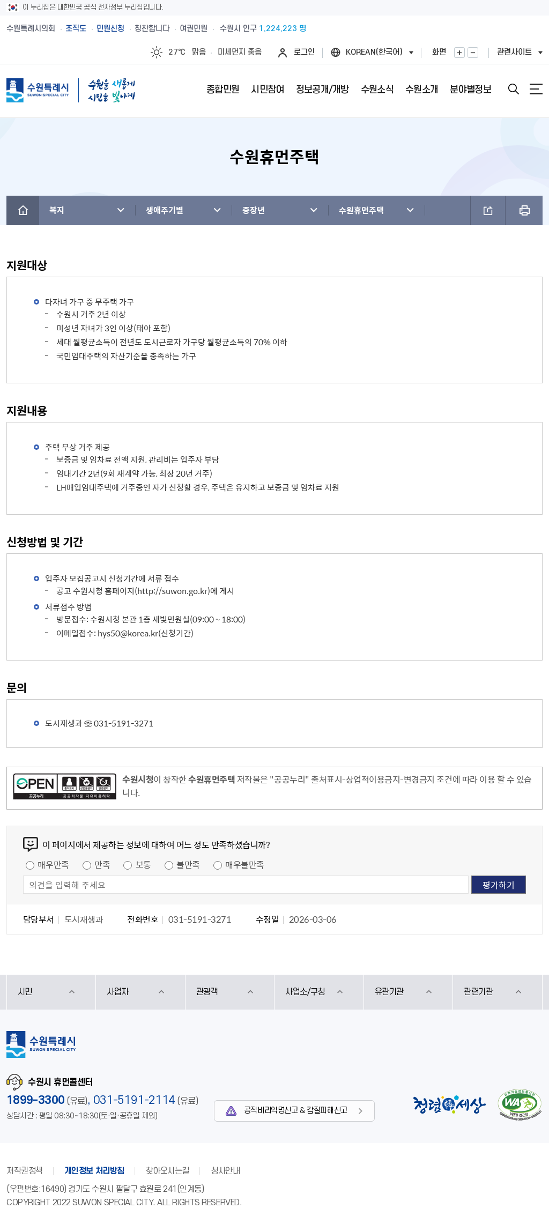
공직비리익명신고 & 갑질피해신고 (295, 1110)
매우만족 (53, 864)
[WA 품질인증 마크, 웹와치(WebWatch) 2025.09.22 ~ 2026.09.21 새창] (519, 1105)
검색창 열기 (513, 89)
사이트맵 (536, 89)
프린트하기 (524, 210)
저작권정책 (24, 1171)
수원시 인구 (263, 28)
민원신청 (110, 28)
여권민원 (193, 28)
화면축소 (473, 52)
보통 (143, 864)
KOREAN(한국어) (374, 52)
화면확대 (459, 52)
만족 (102, 864)
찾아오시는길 (167, 1171)
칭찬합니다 (152, 28)
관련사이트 (514, 52)
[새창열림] (64, 788)
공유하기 (488, 210)
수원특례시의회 (30, 28)
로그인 (304, 52)
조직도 (75, 28)
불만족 (188, 864)
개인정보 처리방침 (94, 1171)
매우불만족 (244, 864)
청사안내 (225, 1171)
